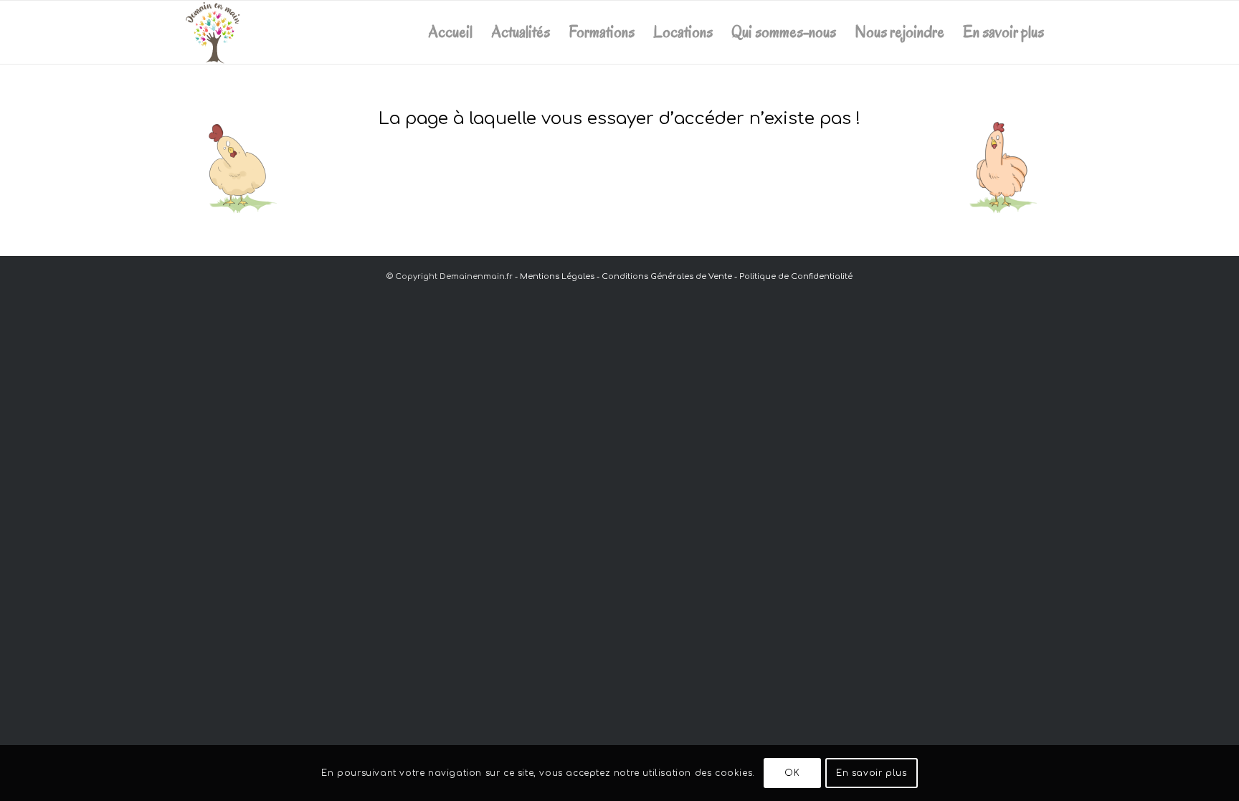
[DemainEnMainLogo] (213, 32)
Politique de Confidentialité (796, 276)
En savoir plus (871, 773)
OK (791, 773)
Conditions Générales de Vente (667, 276)
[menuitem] (450, 32)
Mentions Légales (557, 276)
